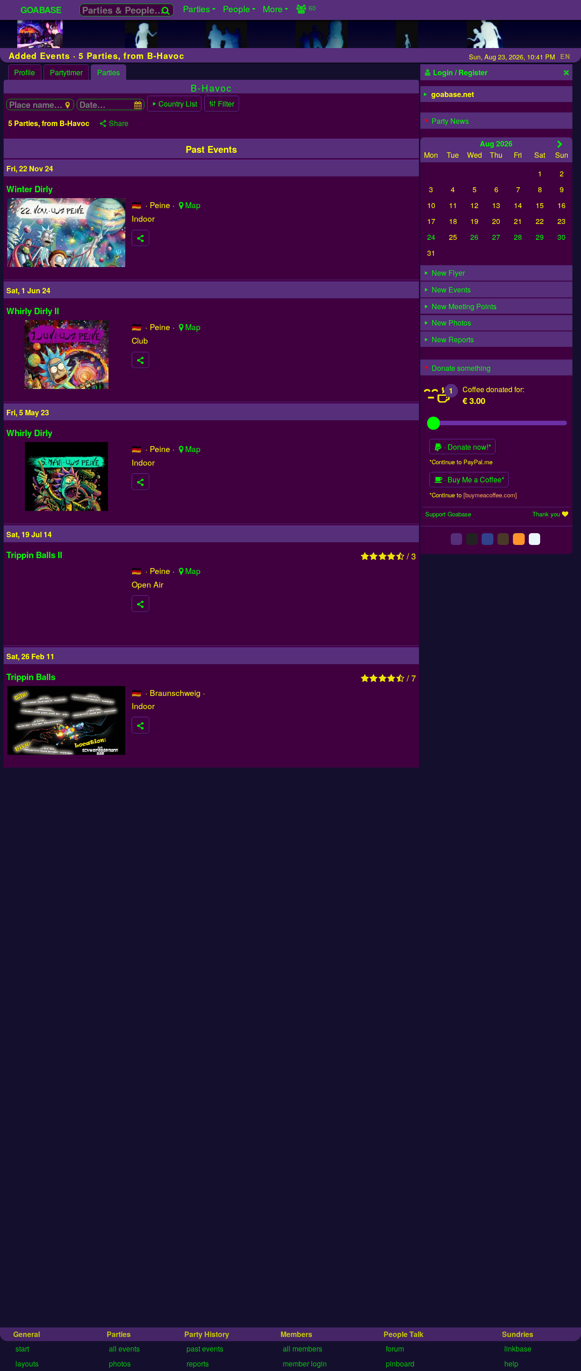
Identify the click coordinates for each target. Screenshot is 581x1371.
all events (124, 1348)
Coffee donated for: (493, 389)
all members (302, 1348)
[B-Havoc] (40, 47)
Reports (198, 1363)
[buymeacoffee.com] (490, 495)
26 (474, 237)
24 (431, 237)
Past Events (205, 1348)
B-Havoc (211, 87)
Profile (24, 72)
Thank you (546, 514)
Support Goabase (448, 514)
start (22, 1348)
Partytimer (66, 72)
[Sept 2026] (560, 144)
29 (540, 237)
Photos (120, 1363)
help (511, 1363)
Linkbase (518, 1348)
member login (305, 1363)
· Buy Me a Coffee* (473, 480)
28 (518, 237)
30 (561, 237)
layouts (27, 1363)
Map (193, 204)
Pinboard (400, 1363)
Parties (108, 72)
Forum (395, 1348)
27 (496, 237)
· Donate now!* (466, 447)
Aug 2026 (496, 143)
